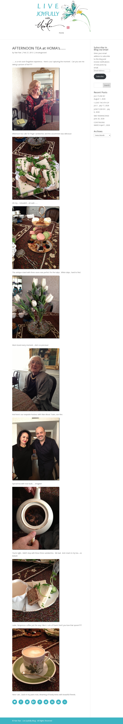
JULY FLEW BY (99, 96)
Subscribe (100, 76)
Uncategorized (40, 52)
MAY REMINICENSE (101, 116)
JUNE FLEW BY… (100, 109)
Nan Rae (18, 52)
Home (61, 33)
